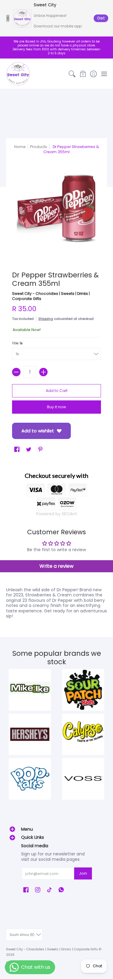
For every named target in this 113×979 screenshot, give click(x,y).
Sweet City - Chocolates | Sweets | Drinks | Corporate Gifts (52, 949)
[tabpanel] (56, 601)
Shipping (45, 318)
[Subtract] (16, 372)
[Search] (72, 74)
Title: (17, 343)
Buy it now (56, 406)
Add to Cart (56, 390)
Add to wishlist (37, 431)
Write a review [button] (56, 566)
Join (83, 873)
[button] (82, 74)
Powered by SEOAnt (56, 514)
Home (20, 146)
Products (38, 146)
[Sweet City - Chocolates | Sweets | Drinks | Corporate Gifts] (18, 74)
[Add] (43, 372)
